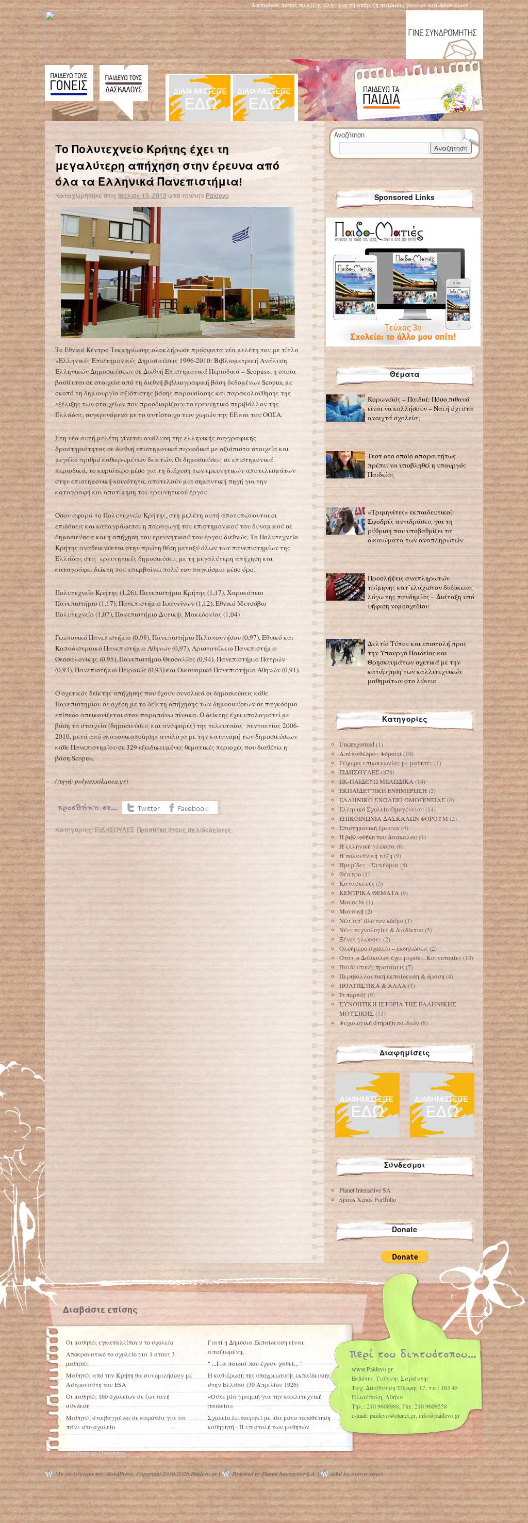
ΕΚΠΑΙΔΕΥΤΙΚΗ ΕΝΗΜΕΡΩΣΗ (383, 790)
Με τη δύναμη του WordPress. (95, 1473)
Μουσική (351, 911)
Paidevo (217, 195)
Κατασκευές (356, 883)
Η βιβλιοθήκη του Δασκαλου (378, 837)
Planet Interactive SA (365, 1190)
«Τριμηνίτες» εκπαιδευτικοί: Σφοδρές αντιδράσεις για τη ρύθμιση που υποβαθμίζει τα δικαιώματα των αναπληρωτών (415, 525)
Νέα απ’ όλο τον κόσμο (371, 920)
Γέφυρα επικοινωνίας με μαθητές (386, 762)
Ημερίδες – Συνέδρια (369, 864)
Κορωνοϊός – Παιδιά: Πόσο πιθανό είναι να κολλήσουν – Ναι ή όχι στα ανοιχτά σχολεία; (420, 408)
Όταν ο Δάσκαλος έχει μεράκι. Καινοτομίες (400, 957)
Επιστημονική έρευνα (369, 827)
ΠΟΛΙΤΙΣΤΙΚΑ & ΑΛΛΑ (372, 985)
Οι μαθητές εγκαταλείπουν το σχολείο (119, 1342)
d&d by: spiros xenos (357, 1473)
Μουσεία (352, 902)
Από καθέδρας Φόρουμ (370, 753)
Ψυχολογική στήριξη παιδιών (379, 1022)
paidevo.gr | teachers (96, 1452)
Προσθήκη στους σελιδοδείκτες (184, 829)
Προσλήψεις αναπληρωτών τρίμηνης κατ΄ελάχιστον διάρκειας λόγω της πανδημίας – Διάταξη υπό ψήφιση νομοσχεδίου (421, 591)
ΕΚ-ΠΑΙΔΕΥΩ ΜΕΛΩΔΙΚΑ (376, 781)
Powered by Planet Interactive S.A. (274, 1473)
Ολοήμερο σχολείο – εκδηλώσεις (383, 948)
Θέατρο (350, 874)
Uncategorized (356, 744)
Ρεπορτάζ (352, 994)
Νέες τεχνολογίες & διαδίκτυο (381, 929)
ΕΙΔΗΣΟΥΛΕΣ (114, 829)
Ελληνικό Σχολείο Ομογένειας (381, 809)
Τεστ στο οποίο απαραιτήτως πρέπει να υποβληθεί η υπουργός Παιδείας (417, 465)
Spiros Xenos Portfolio (367, 1199)
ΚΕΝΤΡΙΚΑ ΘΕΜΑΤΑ (369, 892)
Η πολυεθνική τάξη (365, 855)
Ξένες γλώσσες (360, 939)
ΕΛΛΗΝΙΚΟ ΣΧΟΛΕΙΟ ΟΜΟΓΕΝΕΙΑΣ (392, 800)
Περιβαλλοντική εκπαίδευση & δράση (391, 976)
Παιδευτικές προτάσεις (371, 967)
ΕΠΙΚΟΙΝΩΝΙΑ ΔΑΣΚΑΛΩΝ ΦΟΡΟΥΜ (393, 818)
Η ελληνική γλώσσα (367, 846)
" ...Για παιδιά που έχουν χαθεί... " (255, 1363)
